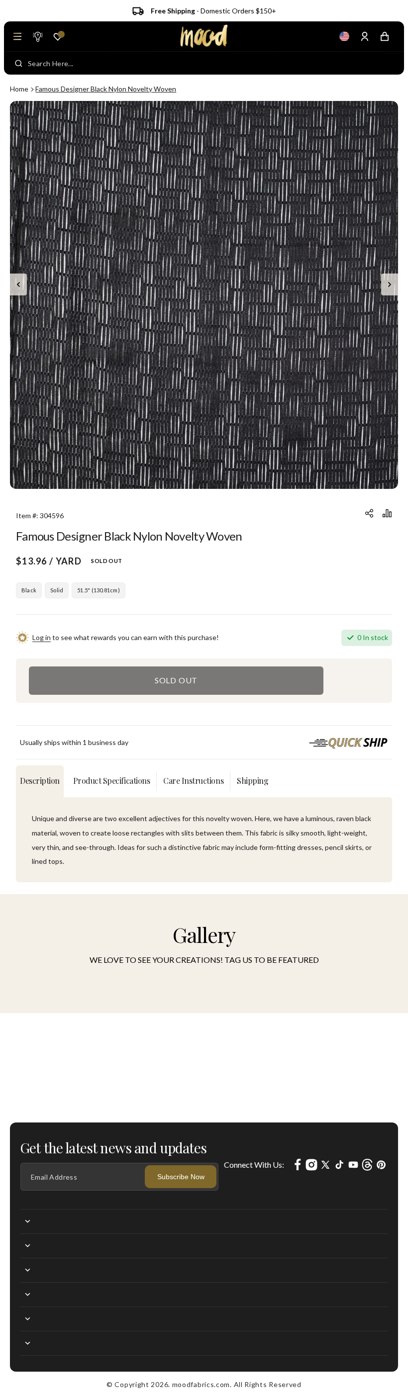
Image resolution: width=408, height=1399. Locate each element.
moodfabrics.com (201, 1384)
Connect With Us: (254, 1164)
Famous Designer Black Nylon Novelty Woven (105, 89)
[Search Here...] (18, 63)
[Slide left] (18, 284)
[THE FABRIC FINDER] (37, 36)
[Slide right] (389, 284)
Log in (41, 637)
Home (19, 89)
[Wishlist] (58, 37)
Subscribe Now (180, 1177)
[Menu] (17, 36)
